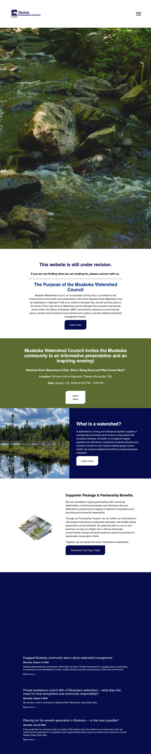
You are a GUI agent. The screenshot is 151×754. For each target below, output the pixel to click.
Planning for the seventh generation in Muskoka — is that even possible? (71, 720)
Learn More (75, 397)
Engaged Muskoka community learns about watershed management (67, 657)
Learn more (75, 324)
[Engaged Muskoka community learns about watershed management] (75, 652)
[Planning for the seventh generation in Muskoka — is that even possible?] (75, 714)
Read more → (29, 674)
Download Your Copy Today (85, 550)
